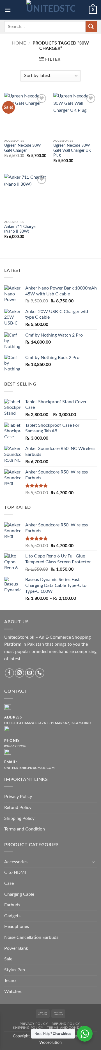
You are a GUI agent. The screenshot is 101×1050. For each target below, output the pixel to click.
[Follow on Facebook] (9, 673)
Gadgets (12, 916)
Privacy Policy (18, 796)
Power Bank (16, 948)
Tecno (10, 980)
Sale (8, 959)
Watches (13, 991)
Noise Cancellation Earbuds (31, 937)
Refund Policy (17, 807)
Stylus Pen (14, 970)
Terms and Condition (24, 829)
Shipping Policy (19, 818)
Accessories (15, 862)
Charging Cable (19, 894)
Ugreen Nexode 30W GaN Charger (22, 148)
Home (19, 43)
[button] (7, 10)
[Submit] (91, 26)
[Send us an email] (29, 673)
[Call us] (39, 673)
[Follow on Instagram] (19, 673)
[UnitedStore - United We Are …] (50, 10)
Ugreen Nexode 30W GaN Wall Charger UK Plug (72, 150)
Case (9, 883)
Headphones (16, 926)
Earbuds (12, 905)
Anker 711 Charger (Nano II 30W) (20, 229)
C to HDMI (15, 872)
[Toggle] (93, 861)
